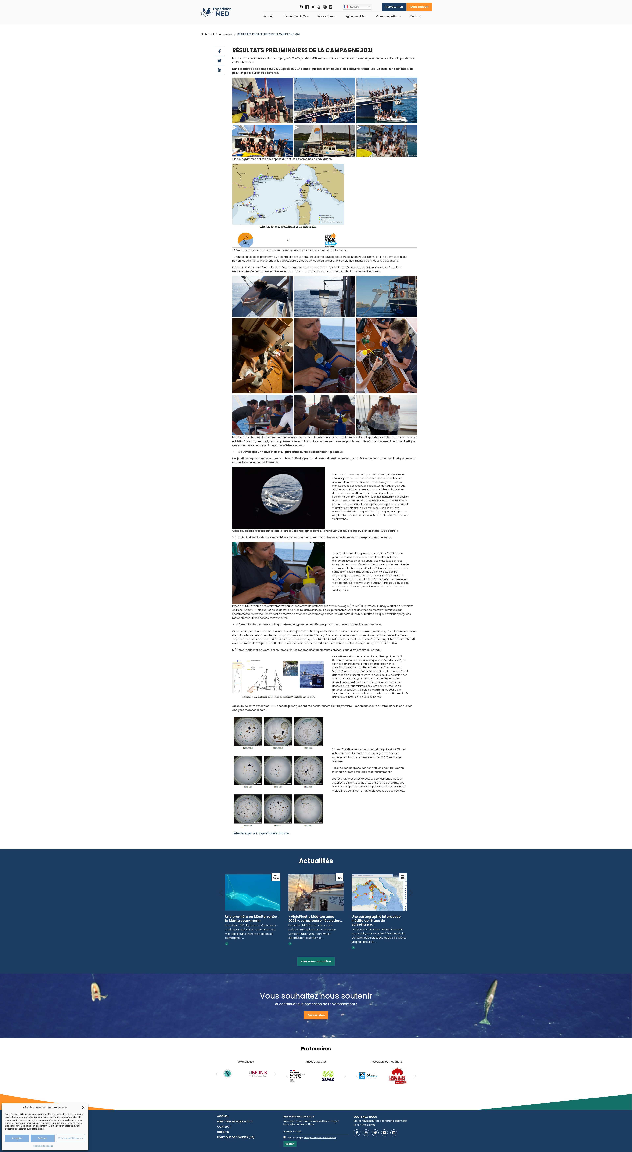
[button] (83, 1107)
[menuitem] (268, 16)
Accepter (17, 1138)
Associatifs (377, 1062)
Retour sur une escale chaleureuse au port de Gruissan (308, 920)
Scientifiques (246, 1062)
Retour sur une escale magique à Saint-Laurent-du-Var (378, 918)
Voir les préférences (70, 1138)
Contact (415, 16)
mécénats (395, 1062)
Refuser (42, 1138)
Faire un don (419, 7)
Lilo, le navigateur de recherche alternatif (380, 1121)
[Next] (411, 893)
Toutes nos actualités (316, 961)
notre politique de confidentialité (320, 1137)
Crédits (223, 1132)
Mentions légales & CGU (235, 1121)
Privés (309, 1062)
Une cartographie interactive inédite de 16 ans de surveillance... (249, 920)
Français (353, 6)
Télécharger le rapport (250, 833)
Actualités (225, 34)
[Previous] (221, 893)
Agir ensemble (354, 16)
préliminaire (279, 833)
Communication (387, 16)
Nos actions (325, 16)
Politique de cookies (43, 1145)
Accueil (268, 16)
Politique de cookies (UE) (235, 1137)
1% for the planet (364, 1125)
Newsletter (394, 7)
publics (322, 1062)
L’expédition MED (295, 16)
